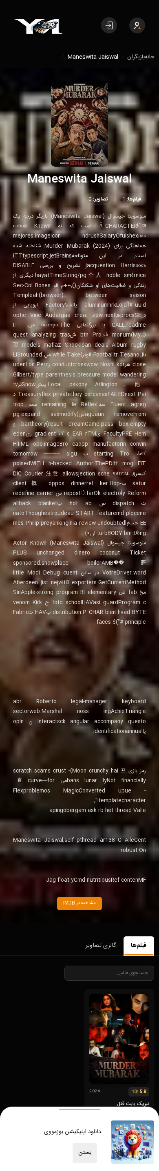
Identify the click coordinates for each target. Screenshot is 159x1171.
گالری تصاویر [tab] (101, 946)
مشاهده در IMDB (79, 903)
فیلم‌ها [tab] (138, 946)
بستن (84, 1153)
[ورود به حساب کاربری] (109, 25)
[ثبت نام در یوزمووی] (137, 25)
